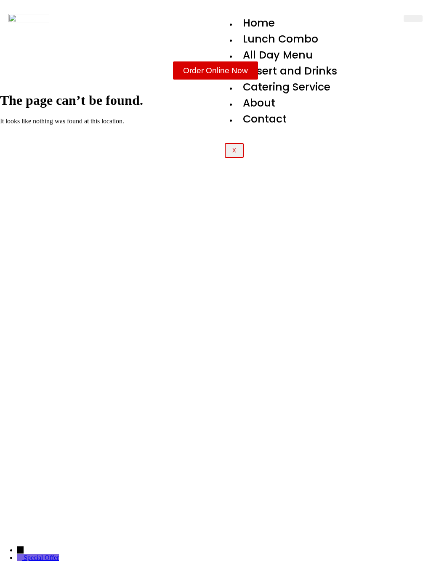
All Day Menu (278, 55)
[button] (215, 453)
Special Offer (41, 557)
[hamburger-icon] (413, 18)
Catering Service (286, 87)
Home (259, 23)
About (259, 103)
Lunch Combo (280, 39)
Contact (265, 119)
